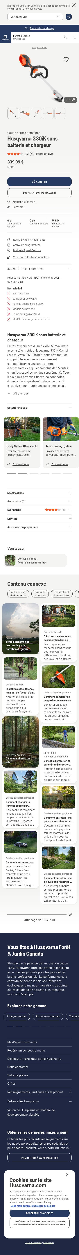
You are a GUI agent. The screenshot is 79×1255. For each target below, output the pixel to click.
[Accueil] (5, 37)
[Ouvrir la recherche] (65, 37)
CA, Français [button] (19, 39)
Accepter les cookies (39, 1213)
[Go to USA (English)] (69, 17)
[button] (66, 59)
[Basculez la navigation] (74, 37)
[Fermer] (67, 1174)
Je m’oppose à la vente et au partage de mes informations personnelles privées (39, 1223)
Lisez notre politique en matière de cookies (32, 1205)
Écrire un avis (44, 154)
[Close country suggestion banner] (74, 5)
